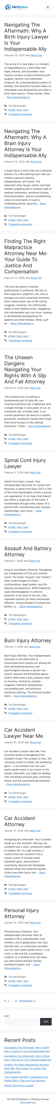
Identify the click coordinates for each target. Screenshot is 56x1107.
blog (19, 109)
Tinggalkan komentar (20, 114)
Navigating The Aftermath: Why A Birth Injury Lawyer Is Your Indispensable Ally (26, 37)
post (25, 109)
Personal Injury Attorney (21, 913)
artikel (11, 109)
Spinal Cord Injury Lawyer (19, 1085)
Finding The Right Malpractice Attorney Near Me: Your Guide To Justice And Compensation (26, 256)
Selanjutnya (27, 1000)
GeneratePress (28, 1102)
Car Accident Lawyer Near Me (23, 733)
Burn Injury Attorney (27, 640)
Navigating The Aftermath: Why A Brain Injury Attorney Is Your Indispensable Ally (25, 143)
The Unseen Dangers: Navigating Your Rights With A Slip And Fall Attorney (25, 369)
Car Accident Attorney (19, 821)
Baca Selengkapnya (18, 97)
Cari (6, 1016)
